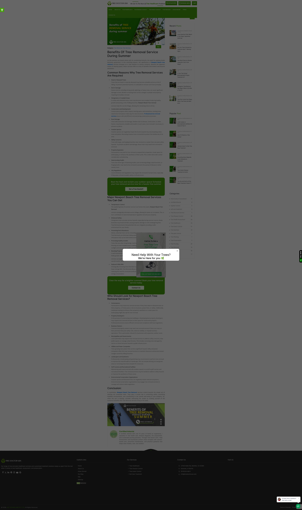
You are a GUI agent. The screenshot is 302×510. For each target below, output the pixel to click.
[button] (2, 10)
